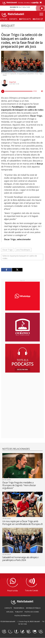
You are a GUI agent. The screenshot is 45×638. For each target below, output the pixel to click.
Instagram (4, 631)
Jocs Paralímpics (23, 250)
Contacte (8, 608)
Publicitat (19, 612)
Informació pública (33, 608)
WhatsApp (40, 631)
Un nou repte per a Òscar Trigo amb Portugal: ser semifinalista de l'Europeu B (22, 523)
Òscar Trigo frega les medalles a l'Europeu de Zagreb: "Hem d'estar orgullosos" (19, 485)
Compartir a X (17, 269)
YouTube (34, 631)
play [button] (2, 91)
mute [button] (42, 91)
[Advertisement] (22, 389)
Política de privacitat (22, 616)
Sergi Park (12, 82)
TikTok (22, 631)
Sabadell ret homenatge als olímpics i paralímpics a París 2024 (20, 559)
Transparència (19, 608)
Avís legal (10, 612)
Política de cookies (32, 612)
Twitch (28, 631)
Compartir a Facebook (6, 269)
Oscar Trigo (7, 250)
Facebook (16, 631)
